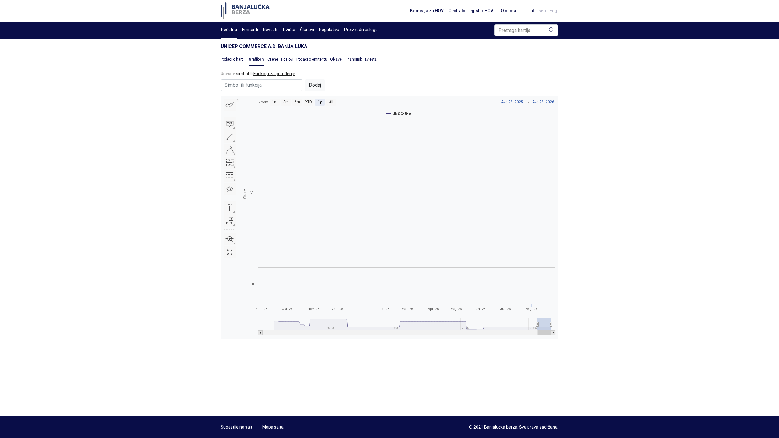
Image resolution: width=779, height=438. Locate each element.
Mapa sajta (273, 427)
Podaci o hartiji (233, 59)
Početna (229, 29)
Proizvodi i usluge (361, 29)
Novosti (270, 29)
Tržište (288, 29)
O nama (508, 10)
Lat (531, 10)
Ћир (542, 10)
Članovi (307, 29)
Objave (336, 59)
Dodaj (315, 85)
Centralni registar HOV (471, 10)
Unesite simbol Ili (258, 73)
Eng (553, 10)
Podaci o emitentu (311, 59)
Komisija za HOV (427, 10)
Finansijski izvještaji (362, 59)
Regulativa (329, 29)
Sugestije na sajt (236, 427)
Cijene (272, 59)
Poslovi (287, 59)
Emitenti (250, 29)
